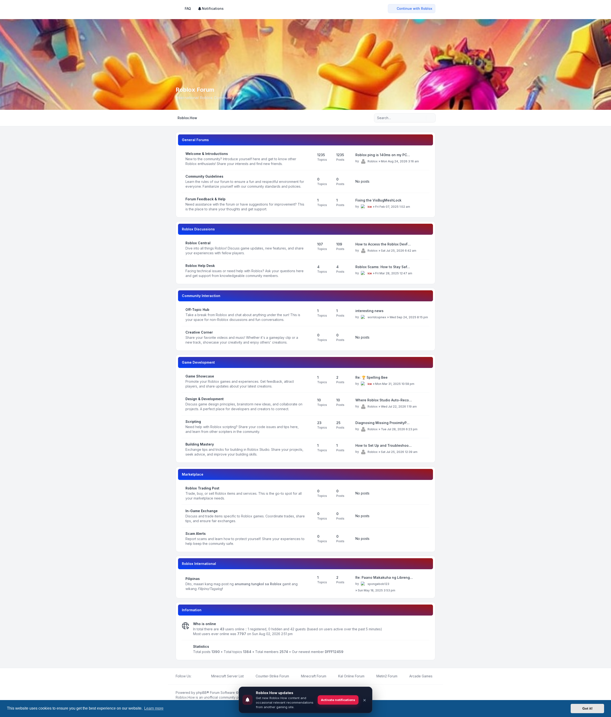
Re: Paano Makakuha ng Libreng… (384, 577)
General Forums (195, 140)
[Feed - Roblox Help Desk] (309, 271)
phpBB (201, 692)
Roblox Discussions (198, 229)
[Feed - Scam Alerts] (309, 539)
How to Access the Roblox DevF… (383, 244)
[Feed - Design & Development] (309, 404)
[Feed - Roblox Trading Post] (309, 493)
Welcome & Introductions (206, 154)
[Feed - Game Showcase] (309, 381)
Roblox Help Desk (200, 266)
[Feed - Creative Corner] (309, 337)
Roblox (373, 161)
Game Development (198, 362)
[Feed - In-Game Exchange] (309, 516)
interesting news (369, 311)
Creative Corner (199, 332)
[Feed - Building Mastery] (309, 449)
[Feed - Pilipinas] (309, 584)
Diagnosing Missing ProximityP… (382, 423)
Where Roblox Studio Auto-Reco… (383, 400)
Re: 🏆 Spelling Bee (371, 377)
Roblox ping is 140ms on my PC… (382, 155)
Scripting (193, 422)
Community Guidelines (204, 176)
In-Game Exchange (201, 511)
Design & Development (204, 399)
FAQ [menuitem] (188, 8)
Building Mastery (199, 444)
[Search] (422, 118)
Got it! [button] (587, 708)
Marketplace (192, 474)
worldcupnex (377, 317)
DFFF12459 (334, 652)
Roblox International (199, 564)
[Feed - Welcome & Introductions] (309, 159)
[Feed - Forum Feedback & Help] (309, 204)
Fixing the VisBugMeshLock (378, 200)
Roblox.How (185, 697)
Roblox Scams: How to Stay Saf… (382, 267)
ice (370, 206)
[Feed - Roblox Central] (309, 248)
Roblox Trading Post (202, 488)
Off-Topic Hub (197, 310)
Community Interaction (201, 296)
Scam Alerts (195, 533)
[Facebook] (194, 676)
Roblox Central (198, 243)
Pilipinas (192, 579)
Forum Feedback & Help (205, 199)
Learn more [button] (153, 708)
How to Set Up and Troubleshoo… (383, 445)
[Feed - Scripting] (309, 427)
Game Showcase (199, 376)
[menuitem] (210, 8)
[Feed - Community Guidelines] (309, 181)
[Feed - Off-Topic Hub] (309, 315)
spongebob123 (378, 584)
